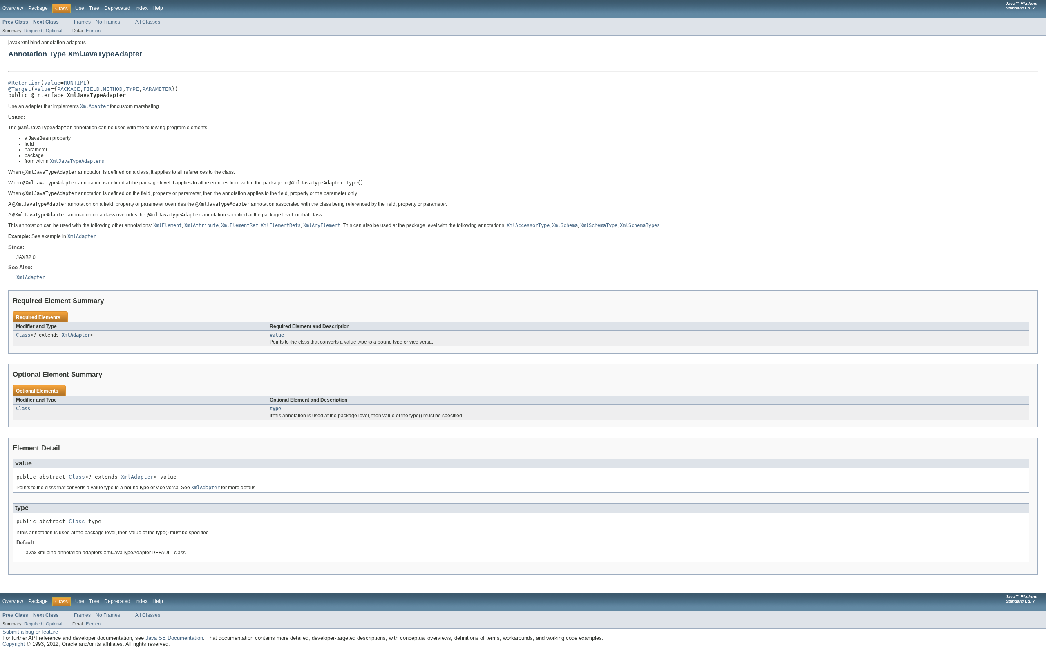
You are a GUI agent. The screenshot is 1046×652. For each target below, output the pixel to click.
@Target (19, 89)
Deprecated (117, 8)
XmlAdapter (76, 335)
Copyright (13, 644)
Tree (94, 8)
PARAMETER (157, 89)
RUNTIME (75, 83)
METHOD (113, 89)
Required (33, 30)
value (52, 83)
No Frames (108, 22)
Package (38, 8)
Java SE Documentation (174, 638)
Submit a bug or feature (30, 632)
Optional (54, 30)
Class (23, 335)
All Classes (147, 22)
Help (157, 8)
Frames (82, 22)
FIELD (91, 89)
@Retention (24, 83)
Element (94, 30)
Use (79, 8)
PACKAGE (68, 89)
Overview (12, 8)
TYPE (132, 89)
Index (141, 8)
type (275, 408)
